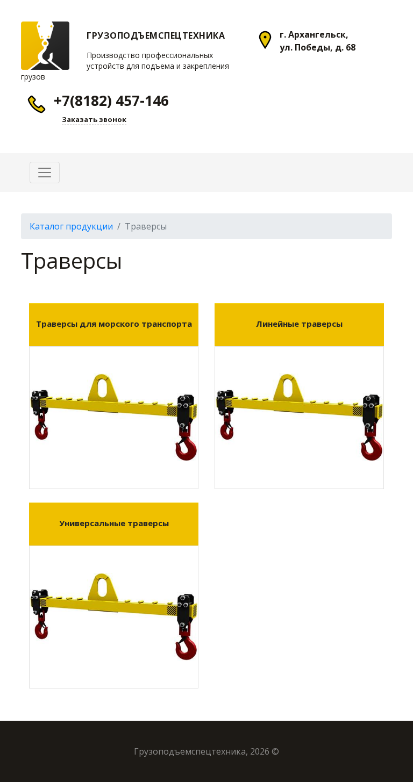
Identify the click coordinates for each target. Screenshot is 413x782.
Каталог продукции (71, 226)
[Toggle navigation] (45, 172)
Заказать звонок (94, 119)
